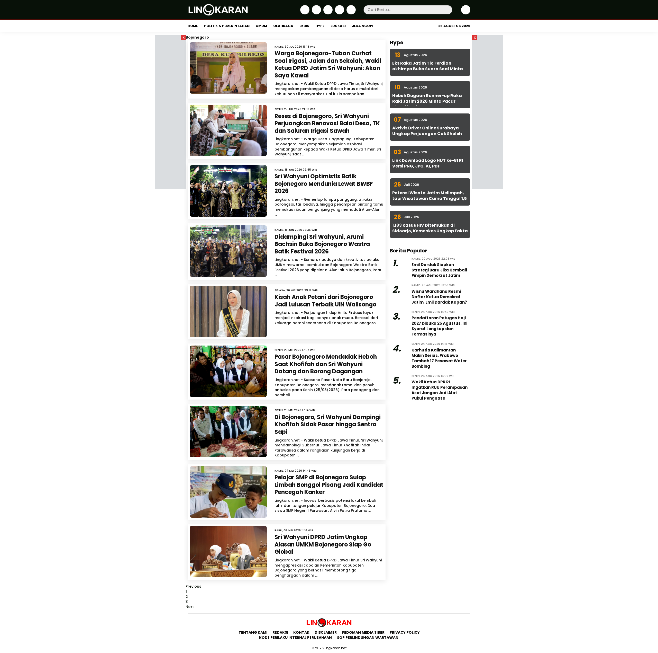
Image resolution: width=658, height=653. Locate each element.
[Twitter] (315, 13)
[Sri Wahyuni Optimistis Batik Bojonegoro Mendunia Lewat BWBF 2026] (228, 191)
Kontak (301, 632)
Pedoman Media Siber (363, 632)
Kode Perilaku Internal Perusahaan (295, 637)
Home (193, 25)
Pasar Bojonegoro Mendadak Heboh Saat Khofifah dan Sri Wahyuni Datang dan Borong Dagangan (326, 364)
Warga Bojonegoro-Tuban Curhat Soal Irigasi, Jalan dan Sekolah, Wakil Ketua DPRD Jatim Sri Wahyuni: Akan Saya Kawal (328, 64)
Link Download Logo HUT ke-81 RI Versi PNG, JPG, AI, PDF (427, 163)
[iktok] (339, 13)
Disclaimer (326, 632)
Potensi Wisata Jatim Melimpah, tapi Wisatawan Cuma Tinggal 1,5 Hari (429, 198)
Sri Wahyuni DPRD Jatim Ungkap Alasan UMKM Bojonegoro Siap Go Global (323, 544)
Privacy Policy (405, 632)
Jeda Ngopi (362, 25)
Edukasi (338, 25)
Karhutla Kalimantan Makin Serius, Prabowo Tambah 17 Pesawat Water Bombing (439, 358)
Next (190, 606)
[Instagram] (327, 13)
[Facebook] (304, 13)
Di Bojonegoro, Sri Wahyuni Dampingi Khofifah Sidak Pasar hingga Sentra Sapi (328, 424)
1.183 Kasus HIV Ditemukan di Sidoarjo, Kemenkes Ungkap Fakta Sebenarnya (430, 231)
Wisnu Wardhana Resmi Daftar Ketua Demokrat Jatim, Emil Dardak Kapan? (439, 297)
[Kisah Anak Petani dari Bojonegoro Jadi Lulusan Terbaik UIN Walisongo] (228, 311)
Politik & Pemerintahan (227, 25)
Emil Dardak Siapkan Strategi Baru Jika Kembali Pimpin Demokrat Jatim (439, 270)
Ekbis (304, 25)
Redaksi (280, 632)
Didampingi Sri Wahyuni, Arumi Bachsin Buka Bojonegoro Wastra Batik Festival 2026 (322, 244)
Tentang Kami (253, 632)
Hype (319, 25)
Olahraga (283, 25)
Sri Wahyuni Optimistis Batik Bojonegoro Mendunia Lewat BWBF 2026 (324, 183)
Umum (261, 25)
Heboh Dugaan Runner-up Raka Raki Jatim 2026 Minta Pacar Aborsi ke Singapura (427, 101)
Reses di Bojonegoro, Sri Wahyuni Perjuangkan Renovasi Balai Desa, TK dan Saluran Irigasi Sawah (327, 123)
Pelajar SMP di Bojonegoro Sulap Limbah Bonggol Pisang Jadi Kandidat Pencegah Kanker (329, 484)
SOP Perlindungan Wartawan (368, 637)
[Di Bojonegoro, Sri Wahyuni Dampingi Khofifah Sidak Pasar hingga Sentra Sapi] (228, 431)
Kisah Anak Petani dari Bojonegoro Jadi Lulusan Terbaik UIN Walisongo (325, 300)
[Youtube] (350, 13)
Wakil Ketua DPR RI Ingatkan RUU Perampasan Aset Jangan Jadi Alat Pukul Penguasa (440, 390)
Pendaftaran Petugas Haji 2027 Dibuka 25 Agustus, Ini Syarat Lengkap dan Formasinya (439, 326)
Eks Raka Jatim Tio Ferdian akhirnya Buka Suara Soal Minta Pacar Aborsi (427, 69)
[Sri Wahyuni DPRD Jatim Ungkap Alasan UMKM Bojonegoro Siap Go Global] (228, 551)
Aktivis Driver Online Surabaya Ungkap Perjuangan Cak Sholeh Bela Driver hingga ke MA (427, 134)
